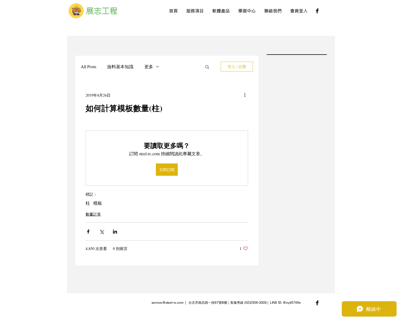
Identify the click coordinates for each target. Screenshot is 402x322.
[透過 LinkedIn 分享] (115, 231)
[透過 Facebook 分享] (88, 231)
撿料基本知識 (120, 66)
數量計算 (93, 214)
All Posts (88, 66)
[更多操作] (244, 95)
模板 (97, 203)
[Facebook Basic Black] (317, 10)
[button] (195, 10)
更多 (148, 66)
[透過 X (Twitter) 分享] (101, 231)
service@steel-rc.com (167, 303)
